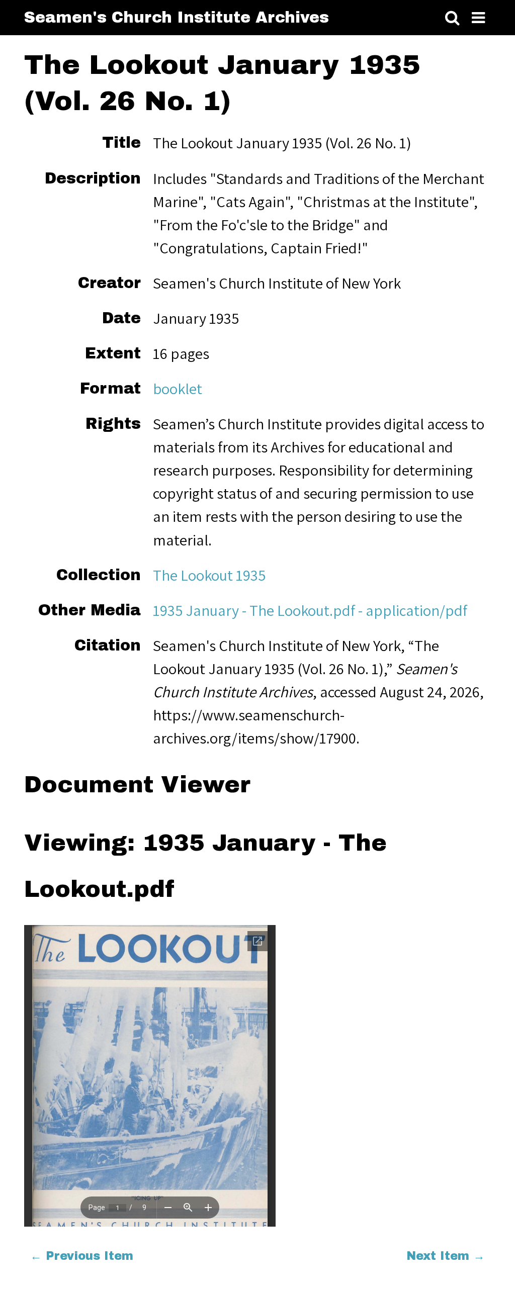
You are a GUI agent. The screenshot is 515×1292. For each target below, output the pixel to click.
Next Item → (445, 1256)
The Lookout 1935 (209, 575)
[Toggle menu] (478, 18)
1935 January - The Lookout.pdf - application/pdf (310, 610)
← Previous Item (81, 1256)
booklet (177, 389)
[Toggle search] (452, 18)
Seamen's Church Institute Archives (176, 17)
